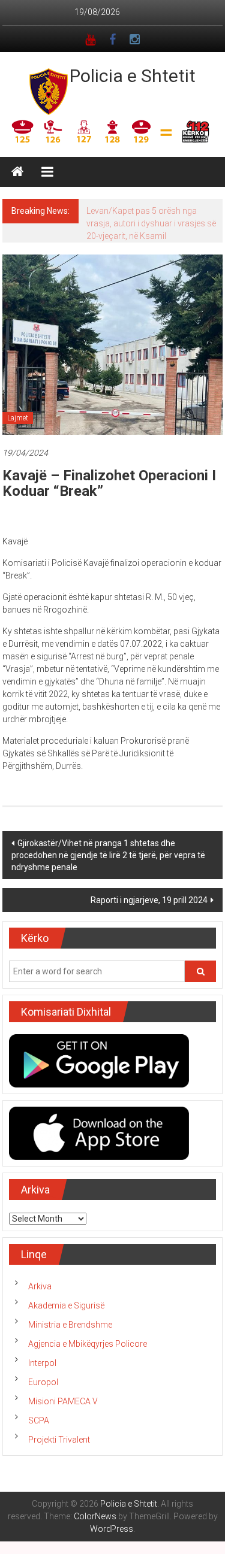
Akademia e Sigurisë (66, 1305)
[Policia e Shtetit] (17, 172)
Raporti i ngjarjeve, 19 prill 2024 (149, 900)
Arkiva (40, 1286)
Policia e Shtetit (133, 75)
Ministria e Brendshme (70, 1324)
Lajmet (17, 418)
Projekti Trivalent (59, 1439)
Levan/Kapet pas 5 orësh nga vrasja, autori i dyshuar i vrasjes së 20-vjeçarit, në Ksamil (151, 223)
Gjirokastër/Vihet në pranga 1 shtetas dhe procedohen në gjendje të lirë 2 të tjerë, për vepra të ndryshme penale (108, 855)
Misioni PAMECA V (63, 1401)
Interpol (42, 1363)
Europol (43, 1382)
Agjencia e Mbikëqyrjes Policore (87, 1344)
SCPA (38, 1420)
